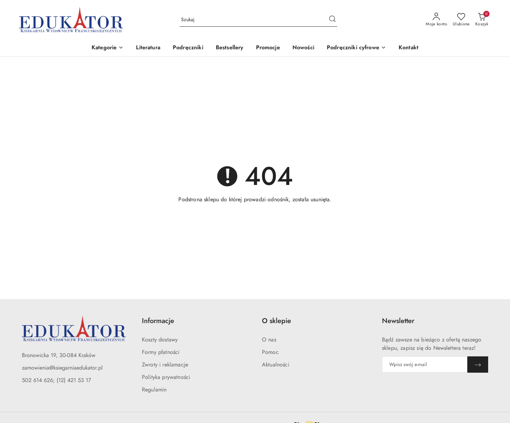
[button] (107, 48)
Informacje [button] (158, 321)
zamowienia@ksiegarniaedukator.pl (62, 368)
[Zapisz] (477, 364)
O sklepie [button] (276, 321)
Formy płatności (160, 352)
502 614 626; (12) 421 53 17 (56, 380)
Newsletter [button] (398, 321)
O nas (269, 340)
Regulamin (154, 390)
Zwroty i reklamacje (165, 365)
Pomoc (270, 352)
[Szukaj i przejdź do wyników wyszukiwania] (332, 20)
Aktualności (275, 365)
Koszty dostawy (160, 340)
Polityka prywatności (166, 377)
